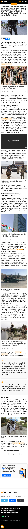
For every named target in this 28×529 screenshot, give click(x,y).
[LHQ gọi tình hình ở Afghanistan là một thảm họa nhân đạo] (14, 223)
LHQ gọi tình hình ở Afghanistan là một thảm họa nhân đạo (14, 235)
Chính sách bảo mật (5, 512)
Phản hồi (19, 508)
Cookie (13, 510)
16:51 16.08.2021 (5, 18)
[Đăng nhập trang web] (23, 1)
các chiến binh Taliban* (16, 249)
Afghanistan (22, 454)
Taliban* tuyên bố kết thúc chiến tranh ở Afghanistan (13, 87)
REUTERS (3, 290)
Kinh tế (20, 496)
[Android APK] (5, 516)
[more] (25, 91)
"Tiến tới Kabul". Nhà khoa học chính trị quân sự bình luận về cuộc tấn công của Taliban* (14, 343)
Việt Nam (3, 496)
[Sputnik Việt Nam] (4, 2)
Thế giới (16, 454)
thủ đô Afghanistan (6, 119)
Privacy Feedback (14, 512)
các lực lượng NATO (17, 443)
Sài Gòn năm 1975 (6, 64)
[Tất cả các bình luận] (2, 526)
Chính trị (14, 496)
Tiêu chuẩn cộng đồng (6, 510)
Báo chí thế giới (4, 454)
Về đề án (3, 508)
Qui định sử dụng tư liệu (10, 508)
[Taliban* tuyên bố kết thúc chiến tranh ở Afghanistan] (14, 75)
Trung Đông (11, 454)
